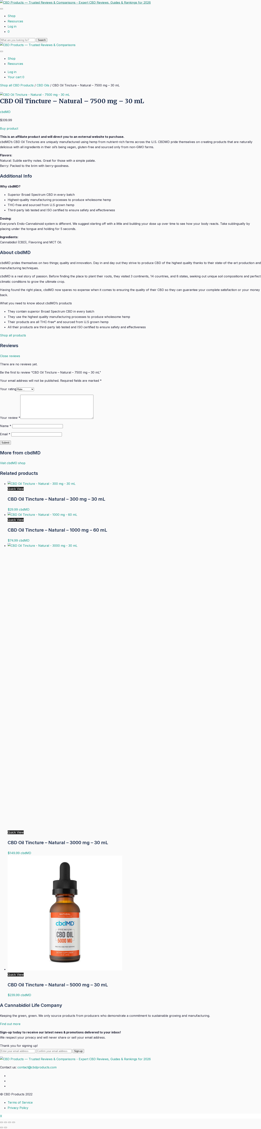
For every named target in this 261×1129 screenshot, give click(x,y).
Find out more (10, 1024)
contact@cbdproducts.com (37, 1067)
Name (5, 426)
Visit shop (12, 463)
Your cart (16, 77)
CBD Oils (43, 85)
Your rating (8, 389)
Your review (10, 418)
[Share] (5, 1122)
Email (5, 434)
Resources (15, 21)
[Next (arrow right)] (5, 1127)
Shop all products (13, 335)
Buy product (9, 128)
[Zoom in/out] (13, 1122)
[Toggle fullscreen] (9, 1122)
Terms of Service (20, 1102)
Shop (11, 16)
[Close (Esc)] (1, 1122)
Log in (12, 26)
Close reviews (10, 356)
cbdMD (5, 112)
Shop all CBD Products (17, 85)
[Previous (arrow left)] (1, 1127)
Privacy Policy (18, 1108)
